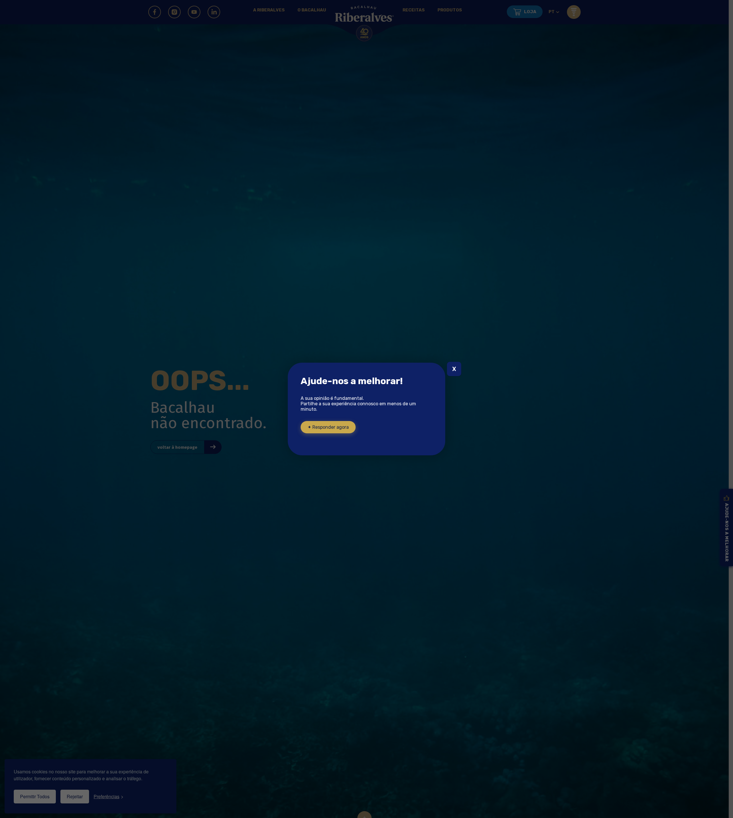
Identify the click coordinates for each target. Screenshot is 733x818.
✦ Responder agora (328, 427)
